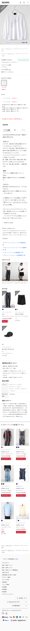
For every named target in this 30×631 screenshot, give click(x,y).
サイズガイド (5, 563)
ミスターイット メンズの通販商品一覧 (13, 252)
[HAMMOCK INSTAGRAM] (3, 614)
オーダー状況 (5, 579)
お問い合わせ (5, 572)
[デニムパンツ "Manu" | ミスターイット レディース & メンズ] (22, 437)
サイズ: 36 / (10, 98)
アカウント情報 (6, 577)
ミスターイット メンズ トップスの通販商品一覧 (14, 244)
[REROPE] (5, 2)
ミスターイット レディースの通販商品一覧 (14, 255)
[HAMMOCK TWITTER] (6, 614)
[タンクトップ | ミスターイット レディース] (22, 474)
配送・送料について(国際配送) (10, 570)
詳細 (14, 368)
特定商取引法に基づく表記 (9, 575)
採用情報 (4, 589)
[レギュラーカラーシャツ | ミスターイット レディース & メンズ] (7, 437)
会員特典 (4, 582)
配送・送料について (7, 567)
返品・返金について (7, 565)
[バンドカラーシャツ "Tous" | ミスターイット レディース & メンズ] (7, 511)
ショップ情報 (5, 584)
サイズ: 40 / (10, 102)
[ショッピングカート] (24, 2)
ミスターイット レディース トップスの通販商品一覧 (14, 249)
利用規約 (4, 592)
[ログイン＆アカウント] (20, 2)
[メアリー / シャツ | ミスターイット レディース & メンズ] (22, 511)
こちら (20, 416)
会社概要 (4, 587)
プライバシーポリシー (8, 594)
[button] (28, 2)
